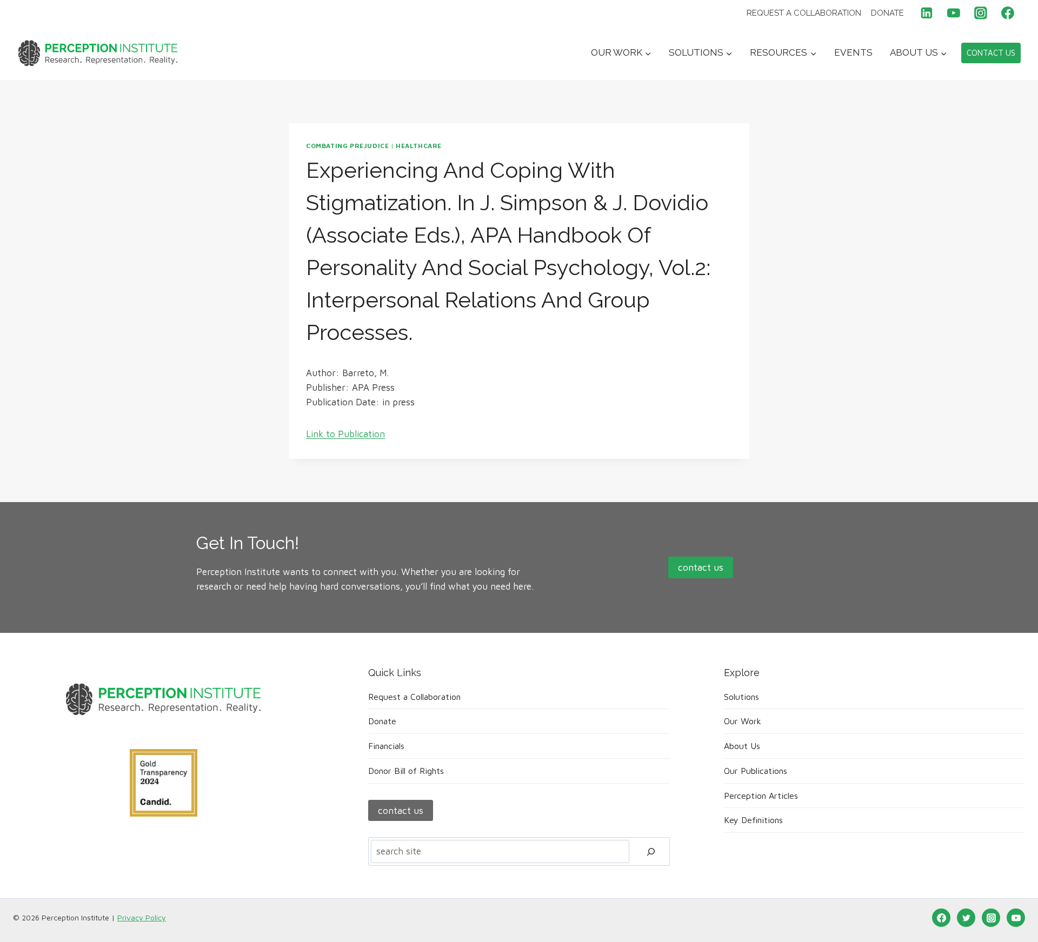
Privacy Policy (141, 917)
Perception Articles (761, 795)
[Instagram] (981, 13)
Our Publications (755, 771)
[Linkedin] (927, 13)
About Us (742, 746)
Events (853, 52)
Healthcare (419, 145)
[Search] (651, 851)
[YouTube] (954, 13)
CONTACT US (991, 52)
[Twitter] (966, 917)
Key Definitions (753, 820)
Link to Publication (345, 434)
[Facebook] (1008, 13)
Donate (887, 13)
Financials (386, 746)
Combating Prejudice (347, 145)
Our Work (742, 721)
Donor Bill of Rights (406, 771)
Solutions (741, 697)
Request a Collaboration (804, 13)
